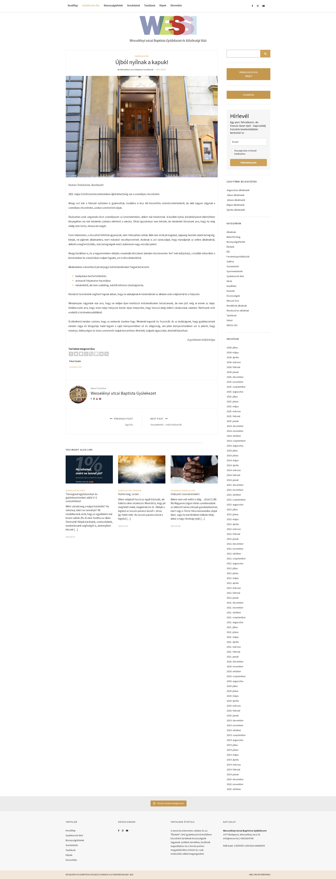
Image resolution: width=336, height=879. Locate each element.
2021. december (235, 602)
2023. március (234, 529)
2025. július (232, 396)
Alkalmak (231, 232)
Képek (162, 5)
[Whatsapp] (86, 354)
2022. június (233, 573)
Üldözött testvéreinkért (185, 494)
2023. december (235, 484)
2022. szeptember (236, 558)
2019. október (234, 730)
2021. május (233, 637)
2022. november (235, 548)
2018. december (235, 779)
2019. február (233, 769)
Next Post (166, 421)
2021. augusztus (235, 622)
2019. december (235, 720)
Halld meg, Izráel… (130, 494)
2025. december (235, 377)
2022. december (235, 543)
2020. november (235, 666)
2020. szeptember (236, 676)
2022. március (234, 588)
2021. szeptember (236, 617)
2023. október (234, 494)
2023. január (233, 538)
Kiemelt (231, 290)
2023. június (233, 514)
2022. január (233, 597)
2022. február (233, 592)
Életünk (230, 246)
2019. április (233, 759)
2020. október (234, 671)
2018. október (234, 789)
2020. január (233, 715)
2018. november (235, 784)
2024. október (234, 435)
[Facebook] (71, 354)
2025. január (233, 421)
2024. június (233, 455)
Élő (228, 251)
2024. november (235, 430)
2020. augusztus (235, 681)
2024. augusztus (235, 445)
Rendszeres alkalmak (238, 310)
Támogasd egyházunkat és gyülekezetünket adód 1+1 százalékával (81, 497)
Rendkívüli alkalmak (237, 305)
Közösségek (233, 295)
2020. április (233, 700)
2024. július (232, 450)
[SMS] (96, 354)
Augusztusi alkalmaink (238, 190)
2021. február (233, 651)
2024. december (235, 426)
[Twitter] (76, 354)
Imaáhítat (231, 286)
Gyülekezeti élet (91, 5)
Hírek (82, 490)
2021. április (233, 641)
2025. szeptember (236, 386)
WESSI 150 (232, 325)
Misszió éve (233, 300)
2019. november (235, 725)
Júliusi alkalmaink (235, 195)
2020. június (233, 691)
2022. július (232, 568)
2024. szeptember (236, 440)
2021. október (234, 612)
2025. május (233, 406)
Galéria (230, 261)
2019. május (233, 754)
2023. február (233, 534)
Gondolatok (133, 5)
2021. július (232, 627)
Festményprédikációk (238, 256)
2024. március (234, 470)
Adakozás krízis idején (248, 74)
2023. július (232, 509)
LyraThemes (265, 874)
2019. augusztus (235, 740)
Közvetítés (176, 5)
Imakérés (248, 94)
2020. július (232, 686)
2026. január (233, 372)
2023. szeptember (236, 499)
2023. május (233, 519)
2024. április (233, 465)
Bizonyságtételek (113, 5)
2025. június (233, 401)
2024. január (233, 480)
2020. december (235, 661)
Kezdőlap (73, 5)
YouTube (127, 831)
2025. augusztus (235, 391)
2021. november (235, 607)
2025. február (233, 416)
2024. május (233, 460)
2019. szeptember (236, 735)
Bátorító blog (233, 237)
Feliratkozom (248, 162)
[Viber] (91, 354)
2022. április (233, 583)
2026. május (233, 352)
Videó (230, 320)
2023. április (233, 524)
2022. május (233, 578)
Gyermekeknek (235, 271)
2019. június (233, 749)
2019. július (232, 745)
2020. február (233, 710)
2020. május (233, 695)
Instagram (123, 831)
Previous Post (123, 421)
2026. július (232, 347)
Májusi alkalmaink (235, 204)
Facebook (118, 831)
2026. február (233, 367)
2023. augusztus (235, 504)
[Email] (101, 354)
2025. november (235, 381)
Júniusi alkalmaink (236, 200)
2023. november (235, 489)
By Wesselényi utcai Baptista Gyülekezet (135, 69)
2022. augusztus (235, 563)
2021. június (233, 632)
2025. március (234, 411)
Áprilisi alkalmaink (236, 209)
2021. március (234, 646)
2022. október (234, 553)
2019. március (234, 764)
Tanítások (149, 5)
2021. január (233, 656)
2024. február (233, 475)
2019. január (233, 774)
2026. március (234, 362)
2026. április (233, 357)
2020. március (234, 705)
